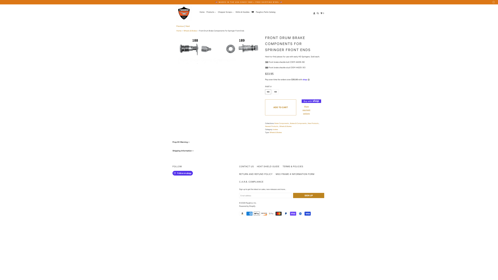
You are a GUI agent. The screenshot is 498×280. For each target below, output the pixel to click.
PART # (268, 86)
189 (275, 92)
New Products (313, 123)
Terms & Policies (293, 166)
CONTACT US (246, 166)
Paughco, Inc (251, 203)
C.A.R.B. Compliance (251, 181)
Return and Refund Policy (256, 174)
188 (268, 92)
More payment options (306, 110)
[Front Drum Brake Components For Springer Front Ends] (219, 49)
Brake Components (281, 123)
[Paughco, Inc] (184, 13)
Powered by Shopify (247, 206)
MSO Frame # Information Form (295, 174)
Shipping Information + (182, 151)
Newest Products (272, 126)
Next (188, 26)
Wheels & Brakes (190, 31)
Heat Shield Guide (268, 166)
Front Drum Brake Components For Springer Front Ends (288, 44)
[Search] (318, 13)
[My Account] (314, 13)
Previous (180, 26)
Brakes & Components (298, 123)
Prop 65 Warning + (180, 142)
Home (178, 31)
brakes (275, 129)
